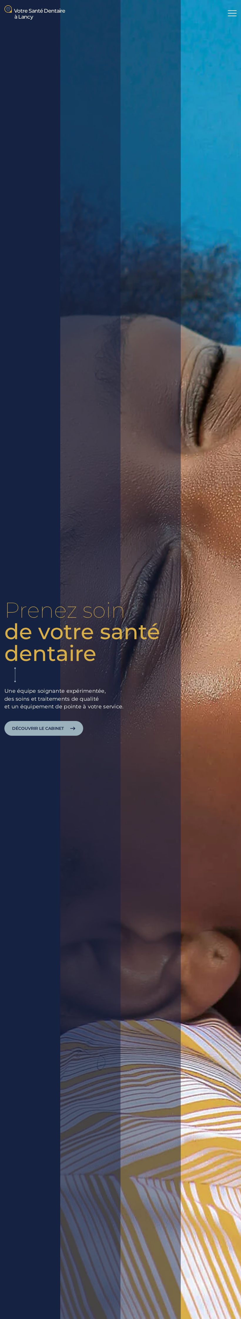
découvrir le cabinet (38, 728)
